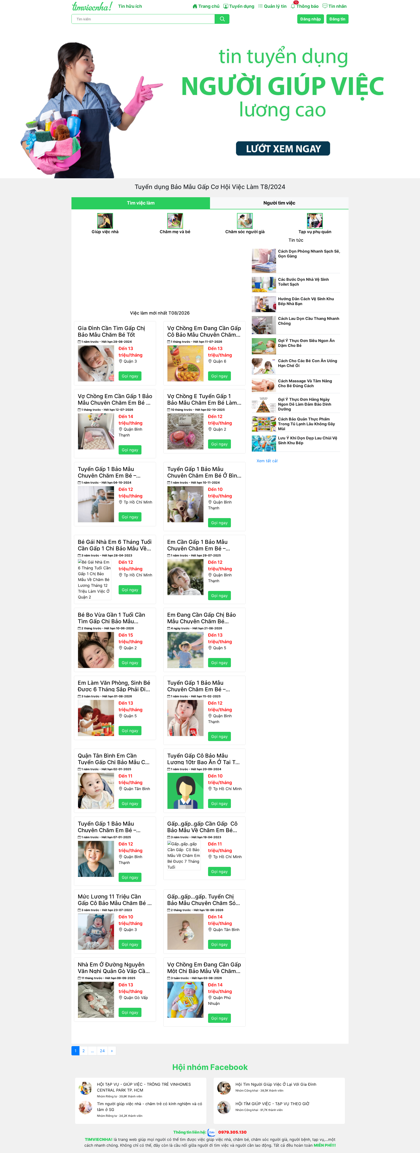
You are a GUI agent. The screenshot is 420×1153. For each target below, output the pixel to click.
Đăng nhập (310, 19)
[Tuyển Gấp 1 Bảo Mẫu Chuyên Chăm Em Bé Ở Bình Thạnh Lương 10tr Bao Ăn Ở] (185, 489)
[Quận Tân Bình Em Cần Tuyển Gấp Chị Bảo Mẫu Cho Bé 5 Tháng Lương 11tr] (96, 775)
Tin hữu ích (130, 6)
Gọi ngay (130, 376)
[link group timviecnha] (213, 1132)
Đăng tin (337, 19)
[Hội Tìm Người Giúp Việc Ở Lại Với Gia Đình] (224, 1091)
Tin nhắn (337, 6)
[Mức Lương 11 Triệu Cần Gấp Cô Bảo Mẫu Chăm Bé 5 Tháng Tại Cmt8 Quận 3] (96, 916)
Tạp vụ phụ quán (314, 231)
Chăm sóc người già (245, 231)
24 (102, 1050)
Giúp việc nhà (105, 231)
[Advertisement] (160, 274)
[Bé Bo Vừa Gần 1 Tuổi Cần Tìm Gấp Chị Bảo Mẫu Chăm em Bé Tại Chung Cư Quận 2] (96, 634)
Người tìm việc (279, 203)
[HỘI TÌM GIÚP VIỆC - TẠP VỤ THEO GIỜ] (224, 1110)
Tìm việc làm (141, 203)
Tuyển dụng (241, 6)
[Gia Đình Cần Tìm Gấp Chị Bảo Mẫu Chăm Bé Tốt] (96, 348)
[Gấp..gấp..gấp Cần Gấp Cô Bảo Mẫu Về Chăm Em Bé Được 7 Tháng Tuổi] (184, 843)
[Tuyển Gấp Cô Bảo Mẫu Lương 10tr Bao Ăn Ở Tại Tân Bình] (185, 775)
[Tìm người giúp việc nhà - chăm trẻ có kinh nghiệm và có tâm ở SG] (85, 1110)
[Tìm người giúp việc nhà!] (210, 101)
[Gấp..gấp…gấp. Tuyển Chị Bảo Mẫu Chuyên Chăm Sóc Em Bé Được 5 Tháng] (185, 916)
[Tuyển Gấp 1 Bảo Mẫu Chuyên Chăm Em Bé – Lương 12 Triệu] (96, 489)
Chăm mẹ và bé (175, 231)
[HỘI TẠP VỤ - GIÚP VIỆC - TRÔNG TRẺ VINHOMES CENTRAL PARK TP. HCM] (85, 1091)
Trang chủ (208, 6)
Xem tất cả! (267, 460)
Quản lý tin (275, 6)
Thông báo (306, 4)
